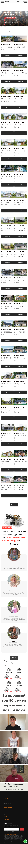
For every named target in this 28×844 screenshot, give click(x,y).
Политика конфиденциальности (10, 833)
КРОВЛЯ (5, 816)
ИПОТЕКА (6, 797)
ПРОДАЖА (6, 798)
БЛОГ (5, 821)
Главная (2, 26)
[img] (14, 756)
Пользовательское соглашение (10, 834)
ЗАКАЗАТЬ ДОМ (7, 826)
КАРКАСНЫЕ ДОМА (8, 807)
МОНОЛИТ (6, 817)
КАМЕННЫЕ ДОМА (7, 805)
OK (22, 829)
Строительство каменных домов (11, 26)
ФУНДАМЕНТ (6, 819)
